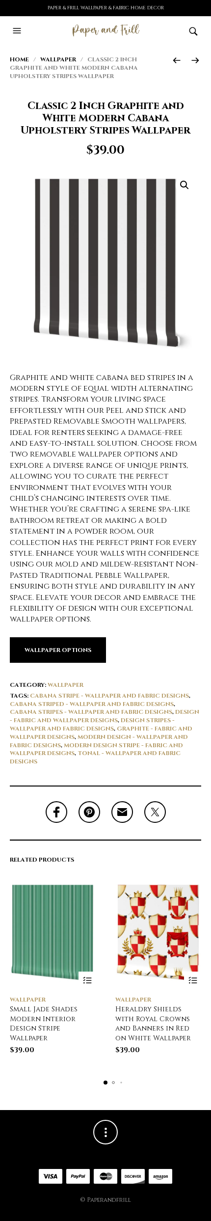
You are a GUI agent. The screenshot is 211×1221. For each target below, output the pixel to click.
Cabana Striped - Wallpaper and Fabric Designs (92, 704)
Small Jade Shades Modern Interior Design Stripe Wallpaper (44, 1023)
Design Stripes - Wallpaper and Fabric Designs (92, 724)
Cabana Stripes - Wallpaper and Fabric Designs (91, 712)
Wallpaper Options (58, 650)
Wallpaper (58, 59)
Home (19, 59)
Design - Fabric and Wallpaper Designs (104, 716)
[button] (18, 31)
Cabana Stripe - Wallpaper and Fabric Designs (109, 696)
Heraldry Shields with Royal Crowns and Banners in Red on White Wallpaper (153, 1023)
